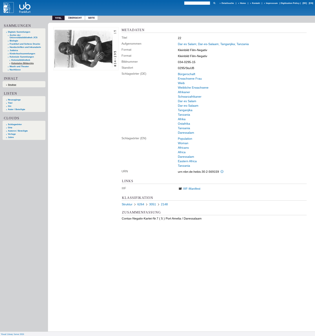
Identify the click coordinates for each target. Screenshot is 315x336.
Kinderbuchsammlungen (22, 53)
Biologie (14, 40)
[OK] (214, 3)
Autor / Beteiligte (16, 109)
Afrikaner (184, 92)
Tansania (184, 128)
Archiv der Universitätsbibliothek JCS (24, 36)
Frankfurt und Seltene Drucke (25, 44)
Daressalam (186, 132)
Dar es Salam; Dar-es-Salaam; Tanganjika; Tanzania (213, 44)
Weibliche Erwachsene (193, 87)
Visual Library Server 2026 (12, 334)
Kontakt (256, 3)
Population (185, 138)
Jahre (11, 137)
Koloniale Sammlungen (22, 57)
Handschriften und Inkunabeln (25, 47)
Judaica (14, 50)
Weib (181, 83)
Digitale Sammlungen (19, 32)
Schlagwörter (15, 124)
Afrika (182, 119)
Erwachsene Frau (190, 78)
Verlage (12, 134)
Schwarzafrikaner (189, 96)
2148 (164, 204)
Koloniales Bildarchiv (22, 63)
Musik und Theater (19, 66)
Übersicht (75, 17)
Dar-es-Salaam (188, 105)
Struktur (12, 84)
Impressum (272, 3)
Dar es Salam (187, 101)
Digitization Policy (290, 3)
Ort (9, 106)
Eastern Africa (187, 161)
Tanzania (184, 114)
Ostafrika (184, 123)
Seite (91, 17)
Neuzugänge (14, 99)
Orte (10, 127)
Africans (183, 147)
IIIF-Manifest (191, 188)
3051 (152, 204)
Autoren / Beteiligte (18, 131)
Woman (183, 143)
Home (243, 3)
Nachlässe (15, 69)
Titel (10, 103)
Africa (182, 152)
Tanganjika (185, 110)
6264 (140, 204)
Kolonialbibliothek (20, 60)
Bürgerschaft (186, 74)
